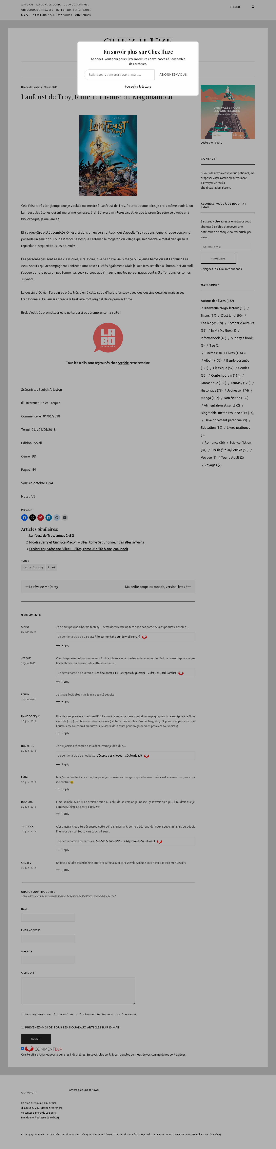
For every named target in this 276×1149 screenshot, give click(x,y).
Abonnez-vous (173, 74)
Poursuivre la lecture (138, 86)
